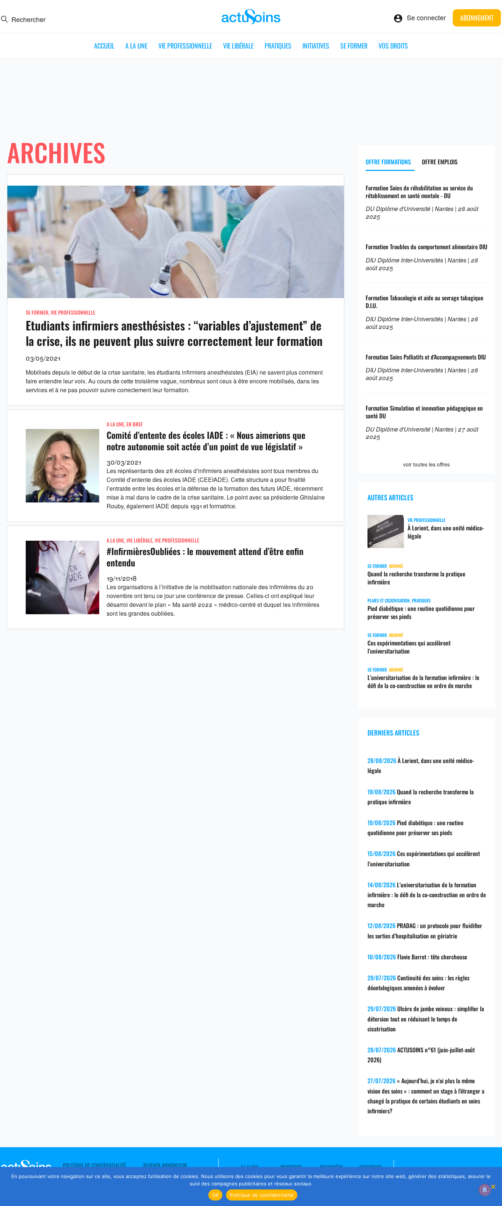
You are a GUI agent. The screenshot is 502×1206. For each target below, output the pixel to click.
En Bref (134, 424)
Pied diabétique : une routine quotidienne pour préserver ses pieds (421, 612)
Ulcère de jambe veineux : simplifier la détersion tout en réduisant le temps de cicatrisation (425, 1018)
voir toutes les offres (426, 464)
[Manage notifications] (485, 1190)
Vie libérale (238, 45)
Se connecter (426, 17)
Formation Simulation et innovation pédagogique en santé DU (424, 412)
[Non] (492, 1186)
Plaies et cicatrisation (388, 600)
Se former (353, 45)
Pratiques (278, 45)
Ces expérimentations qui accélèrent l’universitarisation (409, 646)
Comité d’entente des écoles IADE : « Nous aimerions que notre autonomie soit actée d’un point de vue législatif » (206, 440)
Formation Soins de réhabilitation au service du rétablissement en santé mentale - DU (419, 191)
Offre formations (388, 161)
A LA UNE (136, 45)
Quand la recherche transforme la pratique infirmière (416, 577)
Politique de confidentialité (94, 1165)
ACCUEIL (104, 45)
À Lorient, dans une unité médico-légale (446, 531)
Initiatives (315, 45)
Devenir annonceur (165, 1165)
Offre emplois (440, 161)
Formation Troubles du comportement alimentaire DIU (426, 246)
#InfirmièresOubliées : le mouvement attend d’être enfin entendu (205, 556)
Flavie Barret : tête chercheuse (432, 956)
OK (215, 1195)
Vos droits (393, 45)
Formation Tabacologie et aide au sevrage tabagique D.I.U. (424, 301)
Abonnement (477, 17)
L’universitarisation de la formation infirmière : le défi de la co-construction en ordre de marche (423, 681)
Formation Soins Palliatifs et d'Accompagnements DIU (426, 357)
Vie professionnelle (185, 45)
